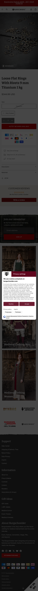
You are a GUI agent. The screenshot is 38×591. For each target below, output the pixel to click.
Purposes (8, 312)
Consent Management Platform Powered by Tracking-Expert (20, 316)
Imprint (16, 309)
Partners (18, 312)
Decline (11, 304)
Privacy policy (7, 309)
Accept (27, 304)
